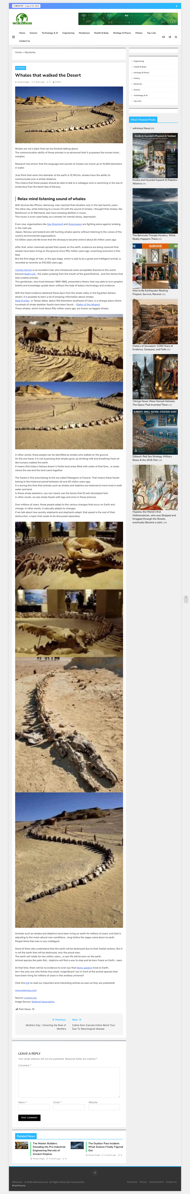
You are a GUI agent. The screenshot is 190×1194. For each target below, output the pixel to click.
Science (33, 32)
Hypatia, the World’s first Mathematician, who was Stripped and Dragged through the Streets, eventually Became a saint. (154, 517)
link (28, 983)
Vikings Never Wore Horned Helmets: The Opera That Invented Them (154, 402)
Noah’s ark (29, 273)
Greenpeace (75, 224)
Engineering (68, 32)
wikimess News (141, 128)
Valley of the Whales (88, 304)
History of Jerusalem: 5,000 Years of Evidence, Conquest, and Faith (153, 347)
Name (22, 1102)
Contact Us (24, 40)
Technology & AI (50, 32)
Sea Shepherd (55, 224)
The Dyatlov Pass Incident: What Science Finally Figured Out (105, 1147)
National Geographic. (43, 1001)
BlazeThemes (18, 1185)
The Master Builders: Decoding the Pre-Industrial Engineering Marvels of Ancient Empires (49, 1149)
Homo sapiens (84, 967)
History (138, 32)
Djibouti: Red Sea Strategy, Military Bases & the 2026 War (152, 458)
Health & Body (101, 32)
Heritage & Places (122, 32)
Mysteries (30, 52)
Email (57, 1102)
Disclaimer (132, 1181)
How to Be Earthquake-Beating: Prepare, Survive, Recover (150, 292)
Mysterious (84, 32)
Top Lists (151, 32)
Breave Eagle (23, 82)
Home (22, 32)
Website (93, 1102)
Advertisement (156, 1181)
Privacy (143, 1181)
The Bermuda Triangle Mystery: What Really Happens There (154, 237)
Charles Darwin (23, 270)
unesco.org (30, 997)
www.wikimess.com (26, 990)
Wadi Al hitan (22, 300)
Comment (24, 1065)
